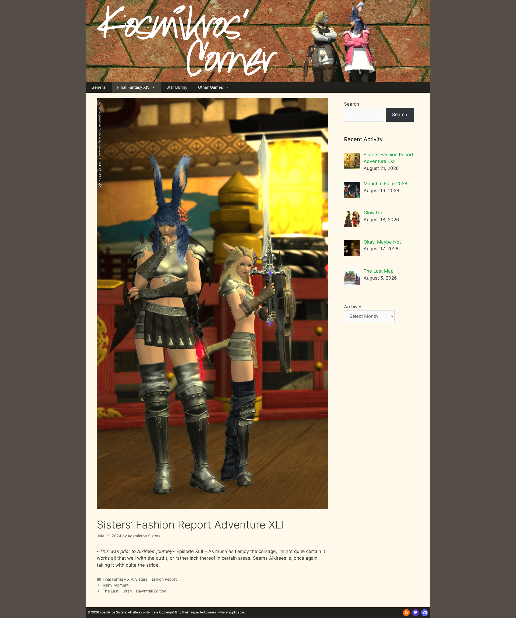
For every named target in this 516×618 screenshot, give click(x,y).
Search (351, 104)
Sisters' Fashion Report (156, 579)
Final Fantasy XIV (133, 87)
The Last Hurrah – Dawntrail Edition (134, 591)
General (98, 87)
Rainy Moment (115, 585)
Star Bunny (176, 87)
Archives (353, 306)
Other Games (210, 87)
